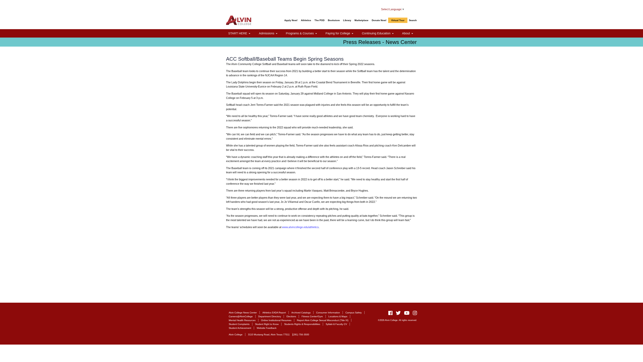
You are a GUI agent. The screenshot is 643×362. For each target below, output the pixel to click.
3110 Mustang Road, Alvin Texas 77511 (269, 334)
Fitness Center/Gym (312, 316)
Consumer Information (328, 312)
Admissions (270, 33)
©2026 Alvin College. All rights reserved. (397, 320)
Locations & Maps (337, 316)
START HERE (241, 33)
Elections (291, 316)
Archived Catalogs (301, 312)
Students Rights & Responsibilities (302, 324)
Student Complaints (239, 324)
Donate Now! (379, 20)
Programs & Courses (303, 33)
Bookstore (334, 20)
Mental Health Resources (242, 320)
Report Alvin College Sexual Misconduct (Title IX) (322, 320)
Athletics (306, 20)
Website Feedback (266, 328)
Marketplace (361, 20)
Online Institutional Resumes (276, 320)
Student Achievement (240, 328)
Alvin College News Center (243, 312)
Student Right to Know (267, 324)
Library (347, 20)
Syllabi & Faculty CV (336, 324)
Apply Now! (291, 20)
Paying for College (341, 33)
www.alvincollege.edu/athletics (300, 227)
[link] (249, 33)
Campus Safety (353, 312)
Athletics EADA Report (274, 312)
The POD (319, 20)
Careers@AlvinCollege (241, 316)
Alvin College (235, 334)
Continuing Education (380, 33)
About (409, 33)
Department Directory (269, 316)
